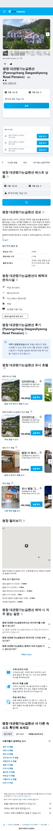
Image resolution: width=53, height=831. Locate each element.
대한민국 (11, 824)
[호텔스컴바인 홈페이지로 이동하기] (17, 11)
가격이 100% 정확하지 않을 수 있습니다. (22, 812)
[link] (16, 403)
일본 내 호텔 (8, 764)
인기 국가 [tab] (8, 734)
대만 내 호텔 (8, 750)
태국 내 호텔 (8, 782)
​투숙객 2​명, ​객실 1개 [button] (14, 98)
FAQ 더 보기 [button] (26, 654)
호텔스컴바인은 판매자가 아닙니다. (20, 803)
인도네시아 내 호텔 (10, 757)
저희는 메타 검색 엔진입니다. (17, 808)
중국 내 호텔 (8, 754)
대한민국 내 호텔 (9, 761)
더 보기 (5, 240)
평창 (42, 824)
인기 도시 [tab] (20, 734)
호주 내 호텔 (8, 746)
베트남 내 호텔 (9, 775)
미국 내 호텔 (8, 768)
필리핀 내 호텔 (9, 772)
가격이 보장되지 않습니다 (21, 796)
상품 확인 (36, 397)
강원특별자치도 (27, 824)
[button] (4, 11)
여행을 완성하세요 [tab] (35, 734)
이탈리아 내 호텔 (9, 779)
